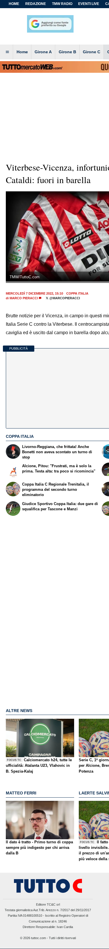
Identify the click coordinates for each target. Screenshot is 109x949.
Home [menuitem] (22, 51)
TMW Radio (62, 4)
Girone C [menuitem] (91, 51)
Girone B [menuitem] (67, 51)
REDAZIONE (35, 4)
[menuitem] (7, 52)
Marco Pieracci (24, 298)
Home (14, 4)
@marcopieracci (64, 298)
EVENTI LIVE (88, 4)
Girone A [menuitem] (43, 51)
